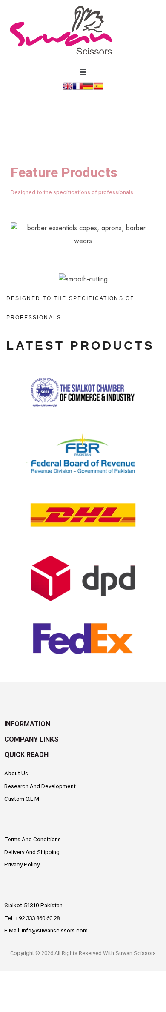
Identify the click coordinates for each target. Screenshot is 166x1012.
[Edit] (11, 674)
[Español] (98, 85)
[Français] (78, 85)
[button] (83, 71)
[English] (68, 85)
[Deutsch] (88, 85)
